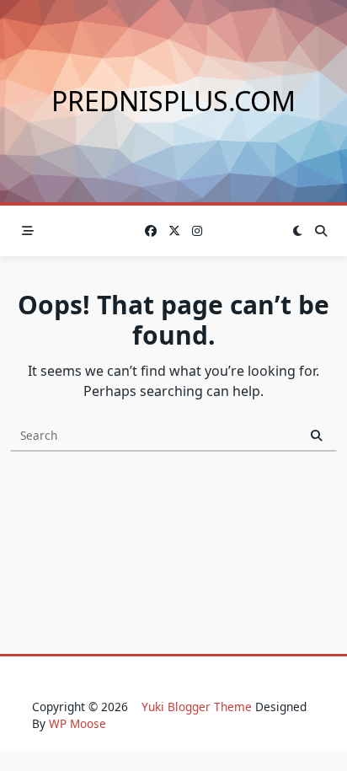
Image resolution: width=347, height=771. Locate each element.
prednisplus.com (173, 101)
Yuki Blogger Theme (196, 707)
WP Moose (77, 723)
